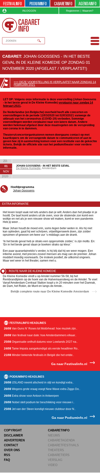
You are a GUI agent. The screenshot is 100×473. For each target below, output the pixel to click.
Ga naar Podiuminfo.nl (69, 417)
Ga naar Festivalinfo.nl (69, 364)
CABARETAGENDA (61, 440)
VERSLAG (55, 460)
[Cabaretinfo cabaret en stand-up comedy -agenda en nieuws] (62, 3)
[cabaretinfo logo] (21, 25)
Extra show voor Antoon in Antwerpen (31, 395)
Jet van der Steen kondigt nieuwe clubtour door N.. (40, 409)
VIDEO (52, 465)
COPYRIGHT (13, 430)
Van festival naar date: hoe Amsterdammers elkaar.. (40, 335)
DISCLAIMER (13, 435)
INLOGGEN (29, 10)
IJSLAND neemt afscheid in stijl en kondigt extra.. (39, 382)
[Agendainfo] (87, 3)
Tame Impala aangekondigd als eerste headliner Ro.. (41, 348)
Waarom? (87, 10)
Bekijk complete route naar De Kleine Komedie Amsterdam (50, 291)
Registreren (72, 10)
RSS (7, 455)
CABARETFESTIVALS (63, 445)
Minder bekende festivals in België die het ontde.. (39, 355)
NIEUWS (54, 435)
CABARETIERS (59, 455)
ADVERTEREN (14, 440)
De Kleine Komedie (28, 168)
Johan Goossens (23, 190)
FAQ (7, 460)
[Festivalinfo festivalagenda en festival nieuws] (12, 3)
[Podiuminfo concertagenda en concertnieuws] (37, 3)
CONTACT (11, 445)
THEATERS (56, 450)
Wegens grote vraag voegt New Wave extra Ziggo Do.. (42, 389)
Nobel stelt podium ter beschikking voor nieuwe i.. (39, 402)
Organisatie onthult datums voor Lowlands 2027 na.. (41, 341)
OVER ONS (12, 450)
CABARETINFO (59, 430)
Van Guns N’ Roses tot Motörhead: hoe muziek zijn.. (40, 328)
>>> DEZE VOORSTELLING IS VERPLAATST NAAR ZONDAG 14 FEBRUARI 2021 (55, 84)
